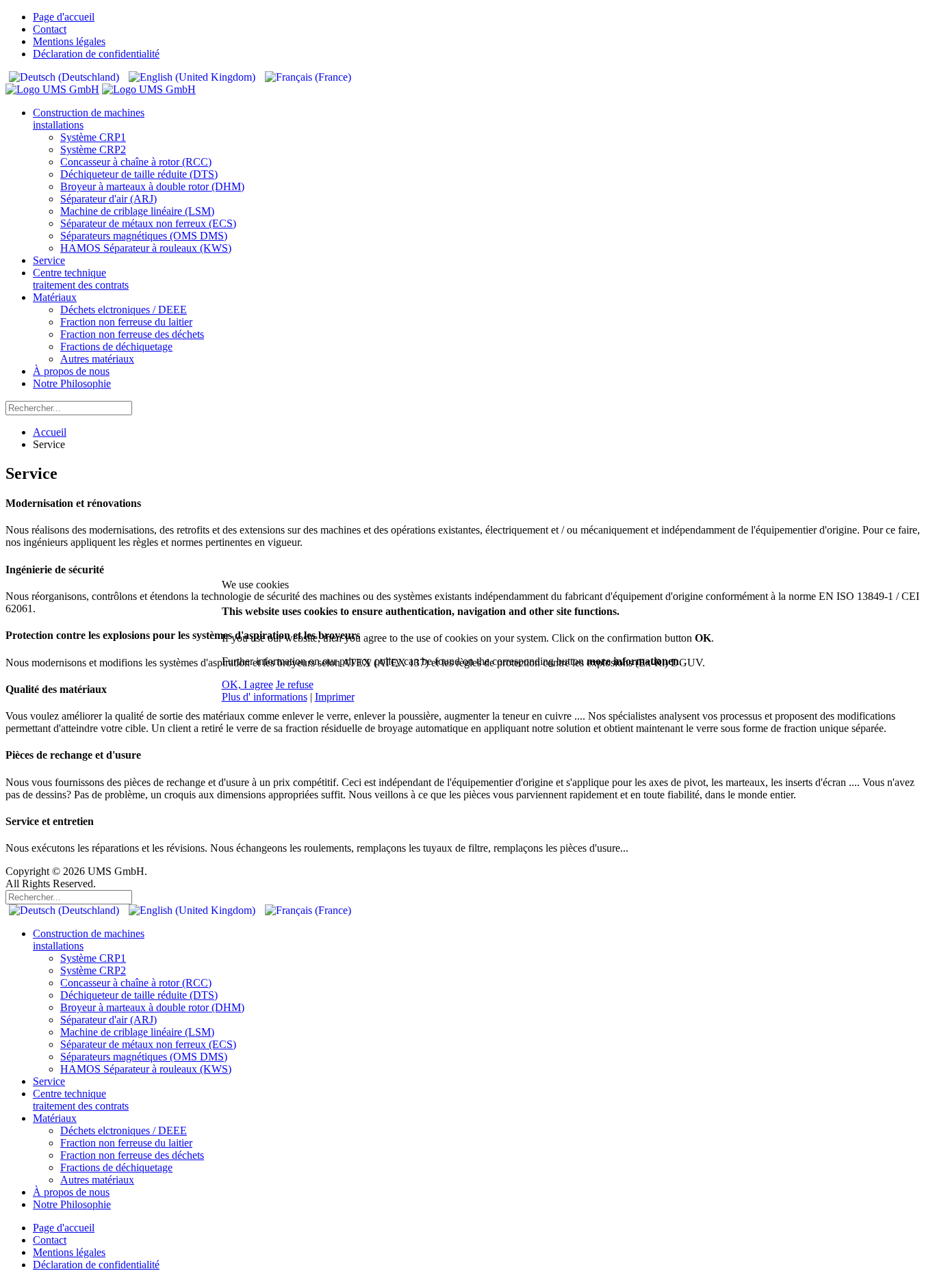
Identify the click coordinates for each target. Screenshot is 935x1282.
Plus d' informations (264, 697)
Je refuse (294, 684)
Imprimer (335, 697)
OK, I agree (247, 684)
